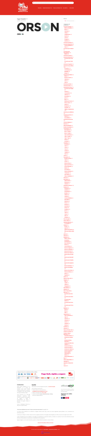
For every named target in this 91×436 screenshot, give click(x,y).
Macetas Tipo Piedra (68, 270)
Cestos (65, 321)
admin (19, 20)
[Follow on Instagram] (66, 398)
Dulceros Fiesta (67, 163)
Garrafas (66, 204)
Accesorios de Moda (67, 26)
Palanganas (66, 286)
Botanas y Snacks (67, 77)
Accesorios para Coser (68, 58)
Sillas (65, 312)
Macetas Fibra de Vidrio (68, 254)
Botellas (66, 193)
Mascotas (65, 292)
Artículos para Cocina (68, 87)
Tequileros (66, 152)
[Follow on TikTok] (68, 398)
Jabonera (65, 234)
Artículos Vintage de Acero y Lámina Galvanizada (68, 352)
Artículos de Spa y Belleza (68, 65)
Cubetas (66, 284)
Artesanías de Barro (68, 335)
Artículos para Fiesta (68, 114)
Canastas (66, 320)
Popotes (66, 104)
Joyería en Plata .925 (67, 278)
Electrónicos (66, 179)
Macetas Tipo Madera (68, 267)
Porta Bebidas (67, 117)
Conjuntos (66, 323)
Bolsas (65, 29)
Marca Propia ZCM (67, 290)
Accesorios (66, 68)
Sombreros (66, 40)
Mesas (65, 310)
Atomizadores (67, 191)
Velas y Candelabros (68, 176)
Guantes (66, 36)
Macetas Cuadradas (68, 249)
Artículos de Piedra (68, 347)
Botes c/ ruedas (67, 133)
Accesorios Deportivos (68, 44)
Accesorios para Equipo (68, 88)
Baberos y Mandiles (68, 27)
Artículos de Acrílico (67, 55)
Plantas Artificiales (68, 171)
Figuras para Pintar (68, 164)
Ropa (65, 358)
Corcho (65, 161)
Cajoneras (66, 318)
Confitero (66, 196)
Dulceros (66, 116)
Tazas (65, 148)
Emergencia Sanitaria (68, 185)
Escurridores (66, 96)
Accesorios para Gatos (68, 296)
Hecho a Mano (66, 220)
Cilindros (66, 194)
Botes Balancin (67, 129)
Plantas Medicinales (68, 356)
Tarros (65, 147)
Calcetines (66, 31)
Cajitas (65, 159)
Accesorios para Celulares (69, 48)
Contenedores (67, 92)
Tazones (66, 150)
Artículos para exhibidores (69, 112)
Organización (66, 314)
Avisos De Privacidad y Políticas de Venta (45, 422)
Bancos (65, 309)
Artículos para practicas (68, 119)
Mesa (65, 99)
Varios (65, 80)
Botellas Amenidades (68, 127)
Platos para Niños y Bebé (69, 231)
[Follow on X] (64, 398)
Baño (65, 281)
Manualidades (66, 287)
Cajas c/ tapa (66, 138)
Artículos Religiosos (67, 122)
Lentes (65, 37)
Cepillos (65, 282)
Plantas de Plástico (68, 271)
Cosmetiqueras (67, 69)
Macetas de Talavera (68, 252)
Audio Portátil (67, 180)
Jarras (65, 97)
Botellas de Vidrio (67, 158)
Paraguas (66, 39)
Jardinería (65, 237)
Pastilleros (66, 209)
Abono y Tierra (67, 238)
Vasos (65, 46)
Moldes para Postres (68, 101)
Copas (65, 145)
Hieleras (66, 139)
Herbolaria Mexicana (67, 222)
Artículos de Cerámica (68, 337)
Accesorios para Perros (68, 305)
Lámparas (66, 183)
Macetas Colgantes (68, 247)
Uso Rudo (66, 141)
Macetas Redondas (68, 265)
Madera (65, 53)
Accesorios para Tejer (68, 61)
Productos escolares (67, 331)
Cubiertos (66, 79)
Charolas (66, 91)
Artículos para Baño (67, 84)
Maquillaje (66, 71)
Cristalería (66, 142)
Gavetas (66, 325)
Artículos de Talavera (68, 349)
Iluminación (66, 182)
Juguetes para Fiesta (68, 229)
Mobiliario (65, 308)
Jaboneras (66, 235)
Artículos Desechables (68, 74)
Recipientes (66, 105)
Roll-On (65, 210)
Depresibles (66, 199)
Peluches (65, 328)
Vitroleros (66, 217)
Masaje (65, 73)
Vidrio (65, 215)
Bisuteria (65, 123)
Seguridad (66, 361)
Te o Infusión (66, 223)
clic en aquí (44, 392)
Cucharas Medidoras (68, 45)
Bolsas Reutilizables (67, 125)
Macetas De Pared (67, 251)
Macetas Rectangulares (69, 262)
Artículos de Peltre (68, 345)
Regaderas (66, 275)
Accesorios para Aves (68, 293)
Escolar (65, 226)
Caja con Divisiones (68, 134)
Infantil (65, 225)
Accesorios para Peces (68, 302)
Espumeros (66, 201)
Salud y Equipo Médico (68, 359)
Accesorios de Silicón (68, 42)
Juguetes (66, 227)
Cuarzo (65, 155)
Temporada (66, 172)
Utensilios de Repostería (68, 362)
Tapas (65, 212)
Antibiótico (66, 189)
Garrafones (66, 206)
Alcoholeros (66, 188)
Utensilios (66, 107)
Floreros (66, 244)
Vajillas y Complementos (69, 109)
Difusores (65, 177)
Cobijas (65, 32)
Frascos (65, 202)
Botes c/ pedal (67, 131)
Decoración (66, 157)
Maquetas (66, 289)
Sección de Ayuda (51, 386)
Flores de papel (66, 218)
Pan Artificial (66, 169)
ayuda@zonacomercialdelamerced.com (39, 391)
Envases (65, 187)
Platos (65, 273)
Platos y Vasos (67, 102)
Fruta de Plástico (67, 246)
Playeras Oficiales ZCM (68, 329)
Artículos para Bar (67, 85)
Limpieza (65, 279)
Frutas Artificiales (67, 166)
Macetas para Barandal (68, 257)
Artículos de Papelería (68, 64)
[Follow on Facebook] (62, 398)
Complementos (67, 34)
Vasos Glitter (66, 174)
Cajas (65, 317)
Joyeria (65, 276)
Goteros (66, 207)
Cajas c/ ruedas (67, 136)
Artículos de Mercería (68, 57)
